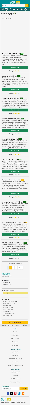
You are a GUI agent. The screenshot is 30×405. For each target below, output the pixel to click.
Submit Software (15, 338)
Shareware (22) (7, 284)
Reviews (25, 325)
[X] (11, 394)
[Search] (26, 5)
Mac (9, 325)
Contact (15, 331)
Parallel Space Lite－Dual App (15, 358)
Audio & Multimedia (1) (8, 313)
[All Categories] (25, 9)
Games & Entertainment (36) (10, 301)
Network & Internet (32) (9, 303)
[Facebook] (8, 394)
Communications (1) (8, 311)
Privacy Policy (15, 345)
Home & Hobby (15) (8, 307)
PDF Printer (15, 375)
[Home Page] (15, 3)
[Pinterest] (15, 394)
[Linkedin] (19, 394)
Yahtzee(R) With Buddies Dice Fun (15, 365)
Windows (4, 325)
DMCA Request (15, 335)
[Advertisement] (15, 34)
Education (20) (7, 305)
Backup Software (15, 372)
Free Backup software (15, 382)
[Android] (14, 9)
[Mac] (6, 9)
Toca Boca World (15, 355)
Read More (14, 67)
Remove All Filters (15, 322)
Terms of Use (15, 341)
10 (19, 267)
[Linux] (10, 9)
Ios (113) (7, 293)
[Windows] (3, 9)
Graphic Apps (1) (7, 315)
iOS (20, 325)
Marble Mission (15, 362)
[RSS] (23, 394)
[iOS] (18, 9)
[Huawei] (21, 9)
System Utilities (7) (8, 309)
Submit (23, 388)
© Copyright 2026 (5, 402)
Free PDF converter (15, 378)
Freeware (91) (6, 282)
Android (17, 325)
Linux (12, 325)
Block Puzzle (15, 352)
